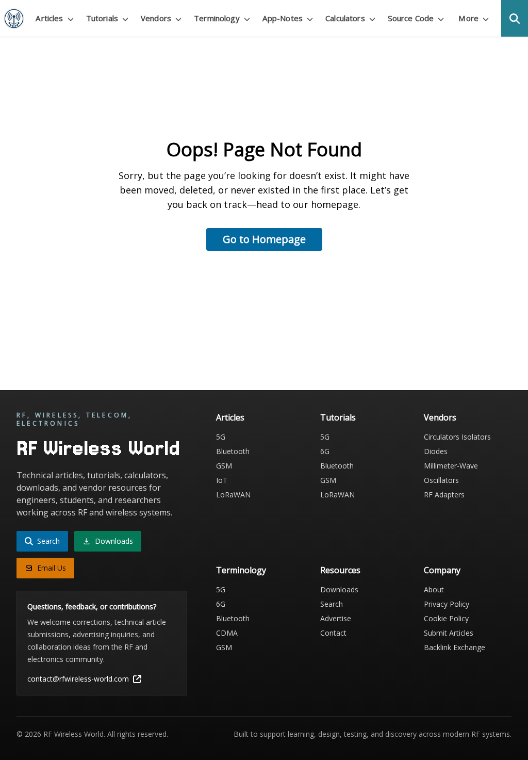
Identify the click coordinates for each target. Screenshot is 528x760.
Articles (230, 417)
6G (324, 451)
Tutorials (338, 417)
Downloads (339, 589)
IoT (221, 480)
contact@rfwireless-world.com (78, 679)
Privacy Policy (446, 604)
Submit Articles (448, 633)
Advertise (335, 618)
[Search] (514, 18)
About (434, 589)
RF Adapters (444, 494)
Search (331, 604)
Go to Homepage (264, 239)
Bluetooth (233, 451)
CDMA (227, 633)
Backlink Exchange (454, 647)
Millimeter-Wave (451, 466)
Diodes (436, 451)
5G (220, 437)
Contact (333, 633)
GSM (224, 466)
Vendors (440, 417)
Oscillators (441, 480)
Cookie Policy (446, 618)
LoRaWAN (233, 494)
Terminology (241, 570)
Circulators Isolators (457, 437)
